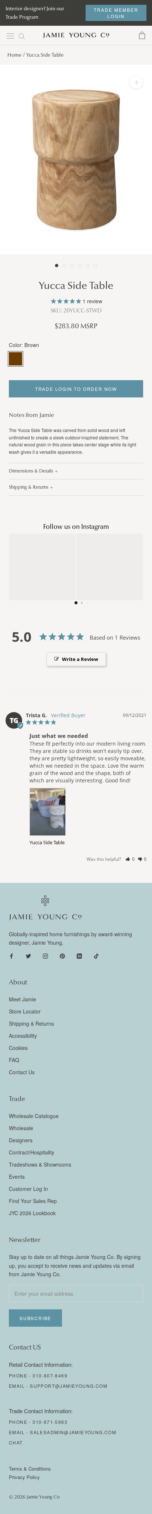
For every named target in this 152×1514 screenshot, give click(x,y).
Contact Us (22, 1072)
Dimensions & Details (31, 471)
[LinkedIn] (79, 955)
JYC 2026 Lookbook (32, 1213)
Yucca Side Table (47, 842)
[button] (130, 859)
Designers (20, 1140)
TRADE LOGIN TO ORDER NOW (76, 389)
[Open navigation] (10, 36)
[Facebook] (11, 955)
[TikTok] (96, 955)
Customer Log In (28, 1188)
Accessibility (23, 1035)
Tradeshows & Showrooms (40, 1164)
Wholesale (21, 1128)
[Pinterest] (62, 955)
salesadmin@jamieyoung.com (73, 1432)
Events (17, 1176)
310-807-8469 (50, 1375)
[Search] (21, 35)
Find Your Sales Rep (33, 1201)
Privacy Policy (24, 1477)
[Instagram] (45, 955)
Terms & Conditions (30, 1468)
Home (14, 55)
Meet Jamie (22, 999)
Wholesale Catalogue (34, 1115)
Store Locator (25, 1011)
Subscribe (35, 1318)
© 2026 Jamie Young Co (34, 1497)
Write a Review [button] (80, 659)
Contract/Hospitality (31, 1152)
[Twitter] (28, 955)
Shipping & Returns (28, 487)
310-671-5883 (50, 1422)
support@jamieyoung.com (68, 1386)
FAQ (14, 1060)
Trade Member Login (116, 13)
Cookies (18, 1047)
